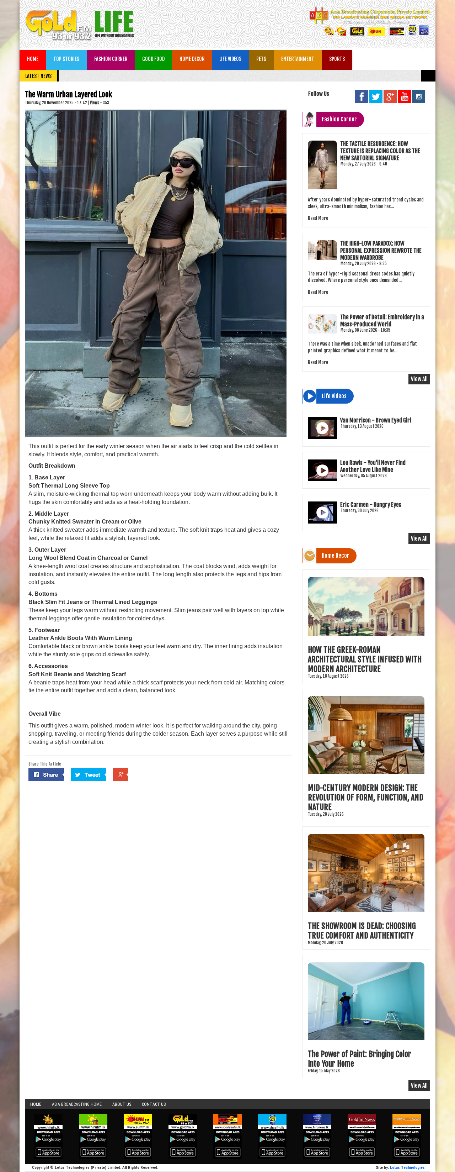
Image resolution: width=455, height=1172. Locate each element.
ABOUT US (121, 1104)
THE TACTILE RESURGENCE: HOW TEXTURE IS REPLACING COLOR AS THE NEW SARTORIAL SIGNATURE (380, 151)
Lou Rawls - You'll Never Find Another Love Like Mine (373, 466)
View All (419, 379)
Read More (318, 218)
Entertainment (297, 59)
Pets (261, 59)
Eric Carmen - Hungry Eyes (370, 504)
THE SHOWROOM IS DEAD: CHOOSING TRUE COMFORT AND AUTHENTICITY (362, 930)
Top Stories (66, 59)
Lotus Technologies (407, 1167)
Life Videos (230, 59)
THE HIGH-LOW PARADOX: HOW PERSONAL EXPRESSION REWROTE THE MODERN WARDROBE (381, 250)
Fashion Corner (110, 59)
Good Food (153, 59)
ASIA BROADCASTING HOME (77, 1104)
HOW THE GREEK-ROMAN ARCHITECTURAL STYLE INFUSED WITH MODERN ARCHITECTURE (365, 659)
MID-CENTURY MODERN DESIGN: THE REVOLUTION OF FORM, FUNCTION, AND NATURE (365, 797)
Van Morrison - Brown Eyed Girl (375, 420)
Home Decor (192, 59)
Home (32, 59)
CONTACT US (154, 1104)
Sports (337, 59)
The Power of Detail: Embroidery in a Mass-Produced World (382, 321)
